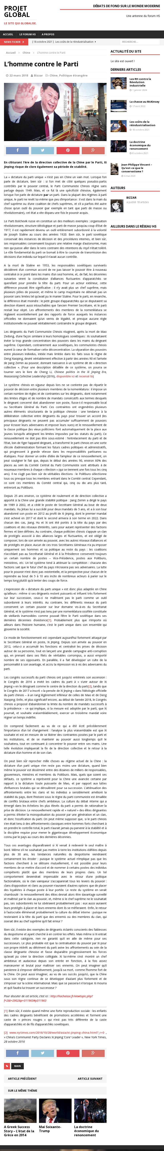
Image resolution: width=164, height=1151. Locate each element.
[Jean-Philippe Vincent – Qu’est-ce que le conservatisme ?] (114, 173)
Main (17, 1066)
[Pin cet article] (68, 150)
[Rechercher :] (140, 41)
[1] (49, 620)
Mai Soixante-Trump (50, 1129)
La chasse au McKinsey (144, 101)
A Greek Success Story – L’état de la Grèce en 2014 (19, 1131)
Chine (54, 75)
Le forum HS (27, 34)
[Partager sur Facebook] (17, 150)
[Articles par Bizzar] (117, 205)
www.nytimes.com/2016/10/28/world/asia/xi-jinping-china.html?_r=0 (56, 1032)
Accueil (8, 34)
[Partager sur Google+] (93, 150)
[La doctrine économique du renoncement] (90, 1120)
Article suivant (90, 1078)
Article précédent (22, 1078)
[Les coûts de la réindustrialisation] (119, 130)
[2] (90, 686)
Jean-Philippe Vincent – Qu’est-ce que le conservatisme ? (136, 168)
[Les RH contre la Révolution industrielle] (119, 87)
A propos (48, 34)
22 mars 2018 (18, 75)
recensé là (86, 376)
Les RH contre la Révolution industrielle (140, 82)
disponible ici (65, 376)
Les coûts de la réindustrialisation (142, 123)
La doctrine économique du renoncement (86, 1131)
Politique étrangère (73, 75)
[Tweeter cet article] (42, 150)
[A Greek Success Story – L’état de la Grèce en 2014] (20, 1120)
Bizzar (38, 75)
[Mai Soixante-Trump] (55, 1120)
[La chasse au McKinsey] (119, 110)
